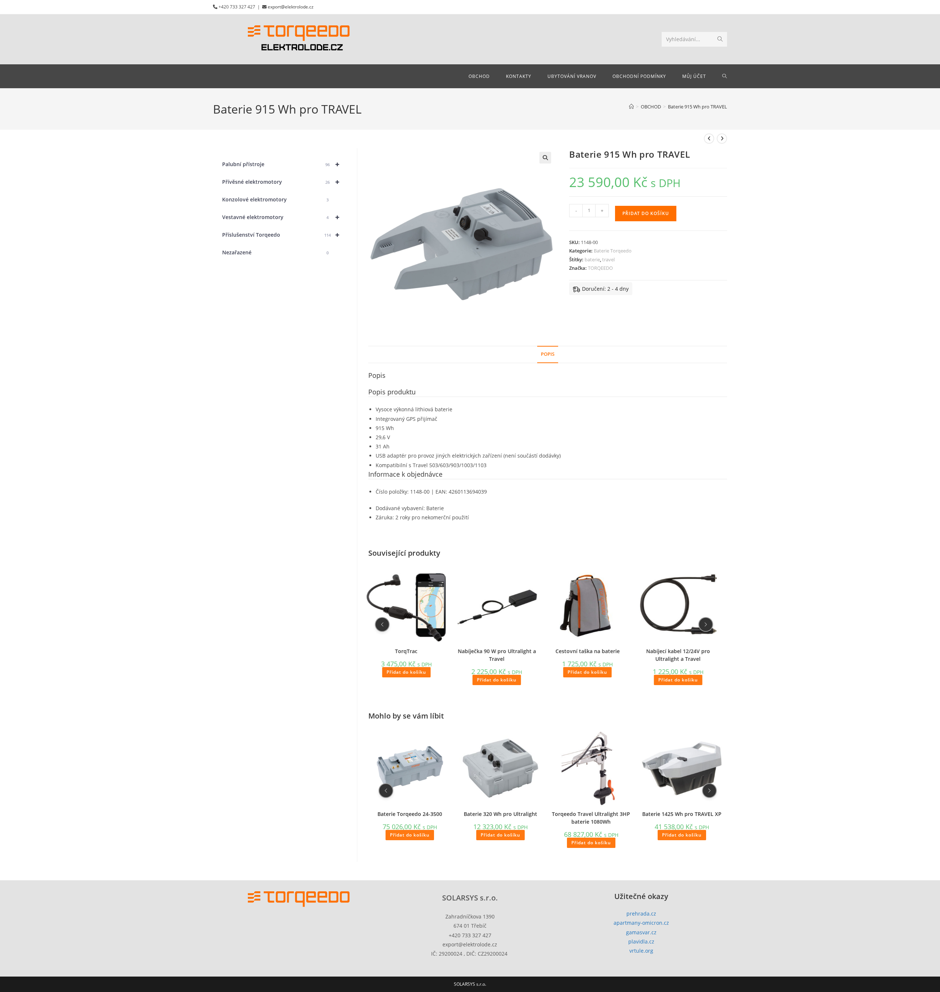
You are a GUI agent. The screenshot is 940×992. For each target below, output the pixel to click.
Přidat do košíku (645, 213)
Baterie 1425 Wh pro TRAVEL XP (682, 813)
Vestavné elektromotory (280, 217)
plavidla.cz (641, 941)
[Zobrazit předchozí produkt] (709, 138)
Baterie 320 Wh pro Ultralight (500, 813)
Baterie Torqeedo (613, 250)
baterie (592, 259)
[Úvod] (631, 106)
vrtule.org (641, 950)
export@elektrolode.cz (291, 7)
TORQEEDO (600, 268)
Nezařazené (275, 252)
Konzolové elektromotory (275, 199)
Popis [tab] (547, 354)
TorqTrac (406, 650)
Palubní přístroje (280, 164)
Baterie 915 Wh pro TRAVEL (697, 106)
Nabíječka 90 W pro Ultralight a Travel (497, 654)
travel (608, 259)
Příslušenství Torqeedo (280, 235)
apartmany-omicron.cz (641, 922)
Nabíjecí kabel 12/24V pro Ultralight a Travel (678, 654)
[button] (545, 158)
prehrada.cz (641, 913)
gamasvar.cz (641, 932)
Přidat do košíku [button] (406, 672)
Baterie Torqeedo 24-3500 (409, 813)
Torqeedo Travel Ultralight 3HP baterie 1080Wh (591, 817)
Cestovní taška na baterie (587, 650)
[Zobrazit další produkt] (722, 138)
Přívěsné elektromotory (280, 182)
